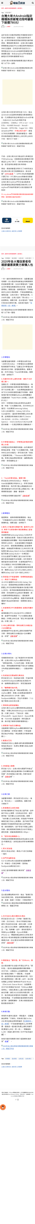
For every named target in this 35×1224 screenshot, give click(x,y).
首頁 (2, 8)
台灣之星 (21, 258)
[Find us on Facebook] (15, 1100)
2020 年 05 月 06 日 (18, 269)
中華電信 (7, 258)
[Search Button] (33, 2)
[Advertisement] (17, 92)
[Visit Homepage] (17, 2)
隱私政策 (22, 1094)
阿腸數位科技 (21, 1096)
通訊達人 (20, 8)
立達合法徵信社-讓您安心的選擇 (11, 231)
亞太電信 (14, 258)
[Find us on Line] (18, 1100)
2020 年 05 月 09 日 (18, 26)
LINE (32, 31)
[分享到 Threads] (28, 31)
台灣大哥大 (8, 12)
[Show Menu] (2, 2)
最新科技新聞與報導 (10, 8)
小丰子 (8, 26)
